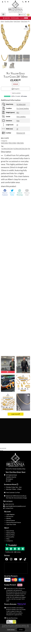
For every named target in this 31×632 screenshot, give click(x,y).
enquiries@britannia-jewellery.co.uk (15, 506)
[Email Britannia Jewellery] (25, 1)
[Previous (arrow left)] (0, 450)
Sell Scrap (22, 14)
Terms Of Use (10, 531)
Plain (18, 120)
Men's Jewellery (21, 116)
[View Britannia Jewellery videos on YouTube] (15, 559)
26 (17, 124)
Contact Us (9, 541)
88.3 (18, 112)
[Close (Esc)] (5, 448)
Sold (15, 84)
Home (2, 21)
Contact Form (9, 508)
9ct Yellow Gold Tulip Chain (20, 148)
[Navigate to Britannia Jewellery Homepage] (15, 6)
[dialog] (15, 628)
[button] (5, 1)
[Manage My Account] (2, 1)
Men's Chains (12, 143)
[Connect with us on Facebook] (6, 559)
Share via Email (27, 194)
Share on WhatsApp (20, 194)
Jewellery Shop (19, 12)
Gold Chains (17, 21)
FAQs (8, 539)
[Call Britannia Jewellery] (23, 1)
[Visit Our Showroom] (28, 1)
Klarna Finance (10, 520)
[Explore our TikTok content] (25, 559)
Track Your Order (11, 524)
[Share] (3, 448)
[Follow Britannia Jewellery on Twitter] (20, 559)
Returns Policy (10, 535)
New (9, 12)
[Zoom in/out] (0, 448)
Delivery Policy (10, 533)
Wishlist (8, 518)
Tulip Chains (24, 21)
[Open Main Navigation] (3, 14)
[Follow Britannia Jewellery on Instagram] (11, 559)
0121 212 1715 (9, 504)
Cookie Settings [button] (11, 629)
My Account (9, 516)
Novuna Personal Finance (13, 522)
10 (17, 129)
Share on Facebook (5, 194)
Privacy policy (10, 537)
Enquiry (16, 89)
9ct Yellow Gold (21, 104)
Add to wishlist (16, 93)
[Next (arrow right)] (2, 450)
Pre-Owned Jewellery (23, 108)
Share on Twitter (12, 194)
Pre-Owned (13, 12)
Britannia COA (21, 133)
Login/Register (10, 514)
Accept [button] (21, 629)
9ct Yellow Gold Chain (7, 148)
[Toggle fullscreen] (2, 448)
